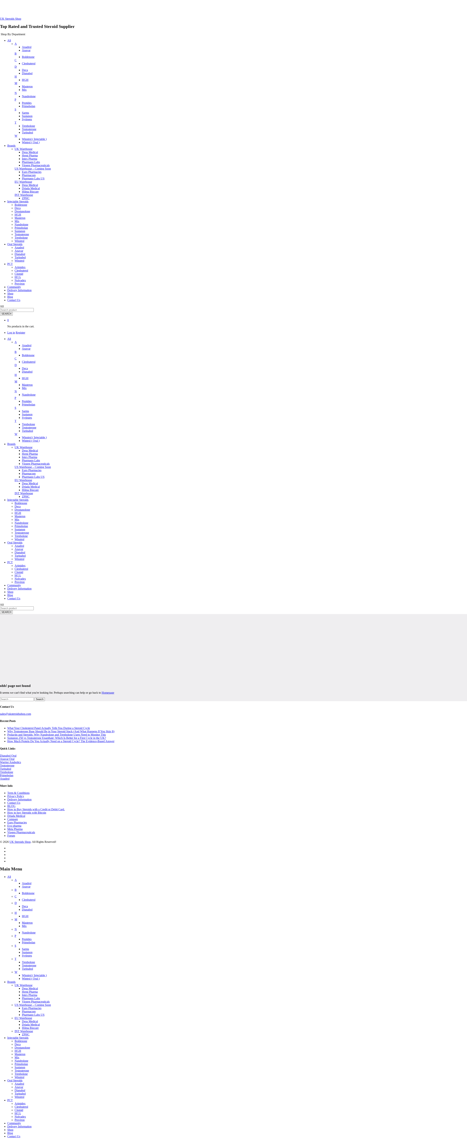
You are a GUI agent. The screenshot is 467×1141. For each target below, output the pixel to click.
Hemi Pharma (30, 155)
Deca (25, 70)
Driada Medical (31, 188)
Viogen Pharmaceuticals (36, 165)
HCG (18, 277)
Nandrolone (29, 96)
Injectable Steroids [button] (17, 201)
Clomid (19, 273)
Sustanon (27, 116)
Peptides (27, 102)
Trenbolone (28, 125)
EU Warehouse (23, 1018)
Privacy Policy (15, 796)
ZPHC (26, 198)
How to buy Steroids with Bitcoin (26, 812)
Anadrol (26, 47)
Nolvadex (20, 280)
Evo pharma (14, 825)
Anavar (26, 50)
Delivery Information (19, 290)
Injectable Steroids (17, 1037)
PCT (10, 1100)
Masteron (27, 86)
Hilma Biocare (30, 191)
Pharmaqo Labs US (33, 178)
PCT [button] (10, 263)
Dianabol (27, 73)
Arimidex (20, 267)
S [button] (15, 109)
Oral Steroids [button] (14, 244)
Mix (24, 89)
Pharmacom (29, 175)
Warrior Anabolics (10, 762)
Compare (12, 819)
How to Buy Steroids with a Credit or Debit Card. (36, 809)
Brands (11, 981)
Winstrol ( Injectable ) (34, 139)
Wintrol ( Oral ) (31, 142)
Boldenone (28, 56)
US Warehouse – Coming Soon (33, 1004)
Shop (10, 293)
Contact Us (13, 300)
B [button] (16, 53)
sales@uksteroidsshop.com (15, 713)
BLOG (11, 806)
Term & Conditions (18, 792)
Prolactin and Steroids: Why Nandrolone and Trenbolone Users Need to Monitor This (56, 734)
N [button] (16, 93)
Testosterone (29, 129)
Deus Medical (30, 152)
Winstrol (19, 240)
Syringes (27, 119)
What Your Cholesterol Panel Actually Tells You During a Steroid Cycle (48, 728)
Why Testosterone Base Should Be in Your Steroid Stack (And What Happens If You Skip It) (60, 731)
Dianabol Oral (8, 755)
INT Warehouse (24, 1031)
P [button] (15, 99)
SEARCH (6, 313)
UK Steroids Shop (10, 18)
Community (14, 286)
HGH (25, 79)
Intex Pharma (29, 158)
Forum (11, 835)
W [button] (16, 135)
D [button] (16, 66)
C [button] (16, 60)
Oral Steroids (14, 1080)
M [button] (16, 83)
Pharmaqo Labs (31, 162)
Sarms (25, 112)
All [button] (9, 40)
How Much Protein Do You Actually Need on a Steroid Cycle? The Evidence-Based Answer (60, 741)
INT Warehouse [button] (24, 194)
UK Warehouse (23, 985)
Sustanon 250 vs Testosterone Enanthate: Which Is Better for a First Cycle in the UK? (56, 737)
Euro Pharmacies (31, 171)
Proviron (20, 283)
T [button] (15, 122)
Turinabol (27, 132)
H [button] (16, 76)
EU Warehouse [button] (23, 181)
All (9, 876)
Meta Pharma (15, 829)
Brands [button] (11, 145)
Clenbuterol (28, 63)
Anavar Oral (7, 758)
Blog (10, 296)
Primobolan (28, 106)
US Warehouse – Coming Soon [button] (33, 168)
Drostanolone (22, 211)
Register (20, 332)
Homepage (108, 692)
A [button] (16, 43)
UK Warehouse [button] (23, 148)
